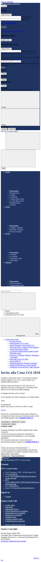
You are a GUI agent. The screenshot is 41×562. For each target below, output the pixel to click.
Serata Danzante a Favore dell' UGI (22, 345)
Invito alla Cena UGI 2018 (19, 359)
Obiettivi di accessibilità (13, 515)
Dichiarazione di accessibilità (15, 513)
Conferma (12, 129)
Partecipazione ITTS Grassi (19, 343)
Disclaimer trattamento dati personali (13, 541)
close (3, 168)
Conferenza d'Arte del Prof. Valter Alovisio (24, 367)
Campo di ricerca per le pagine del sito (14, 289)
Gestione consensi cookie (14, 519)
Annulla (4, 129)
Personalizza (6, 422)
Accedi (4, 6)
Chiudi (4, 74)
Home (7, 311)
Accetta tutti (9, 424)
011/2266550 (12, 474)
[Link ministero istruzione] (10, 4)
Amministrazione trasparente (15, 521)
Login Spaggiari (17, 59)
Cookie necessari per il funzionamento (14, 448)
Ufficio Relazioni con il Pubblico (16, 511)
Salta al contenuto (7, 2)
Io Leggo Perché (15, 341)
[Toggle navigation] (18, 158)
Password (25, 19)
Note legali (9, 507)
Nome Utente (26, 17)
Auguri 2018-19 (15, 361)
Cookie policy (10, 505)
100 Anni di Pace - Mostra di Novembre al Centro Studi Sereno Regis (24, 348)
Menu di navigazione (27, 334)
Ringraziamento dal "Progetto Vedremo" (24, 363)
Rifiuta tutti (18, 422)
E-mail (24, 51)
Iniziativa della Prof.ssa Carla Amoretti (23, 365)
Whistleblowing (10, 517)
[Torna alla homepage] (20, 131)
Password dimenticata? (9, 23)
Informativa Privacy (12, 509)
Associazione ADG (12, 313)
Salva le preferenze (18, 456)
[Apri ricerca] (23, 141)
